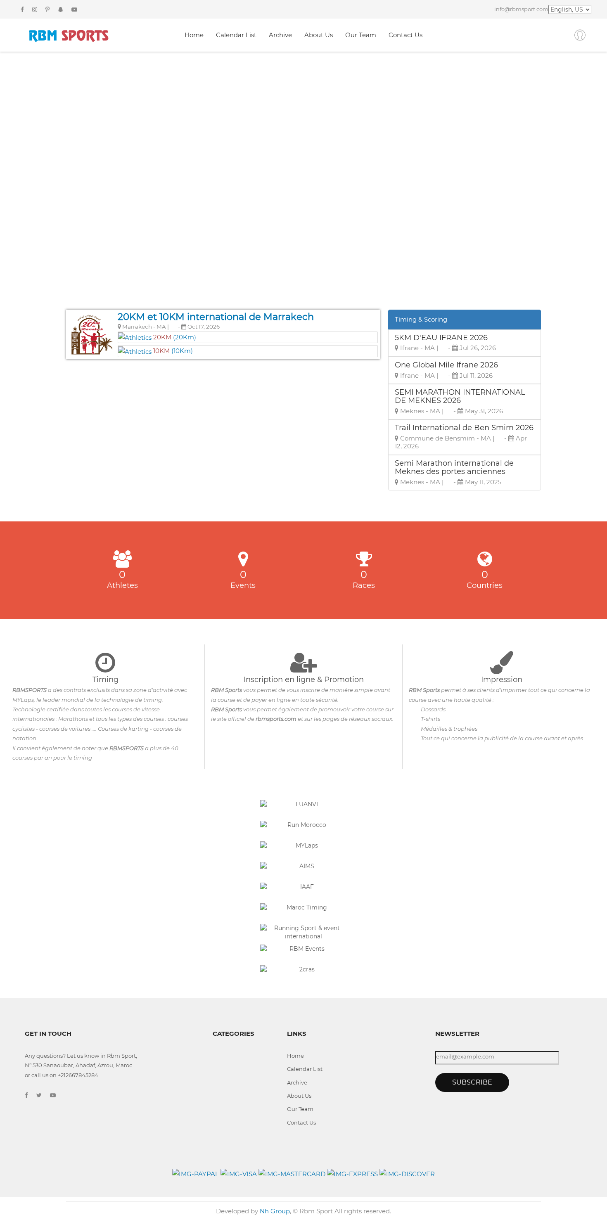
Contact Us (405, 35)
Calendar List (236, 35)
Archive (280, 35)
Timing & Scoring (421, 319)
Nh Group (275, 1211)
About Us (318, 35)
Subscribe (472, 1082)
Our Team (360, 35)
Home (194, 35)
